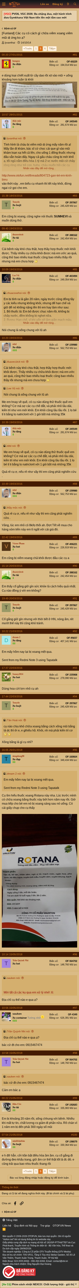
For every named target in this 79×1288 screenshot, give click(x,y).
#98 (75, 1052)
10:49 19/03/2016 (12, 483)
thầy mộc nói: (15, 507)
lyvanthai (10, 42)
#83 (75, 195)
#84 (75, 228)
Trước (28, 48)
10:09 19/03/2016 (12, 269)
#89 (75, 537)
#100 (74, 1134)
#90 (75, 565)
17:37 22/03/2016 (12, 667)
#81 (75, 54)
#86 (75, 337)
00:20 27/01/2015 (12, 54)
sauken (17, 1013)
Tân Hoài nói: (15, 720)
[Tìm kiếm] (74, 4)
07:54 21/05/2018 (12, 1134)
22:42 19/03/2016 (12, 537)
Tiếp (51, 48)
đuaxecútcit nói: (16, 361)
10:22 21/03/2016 (12, 631)
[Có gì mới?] (68, 4)
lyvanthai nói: (14, 138)
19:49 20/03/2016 (12, 598)
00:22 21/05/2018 (12, 1098)
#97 (75, 1007)
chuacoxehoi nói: (17, 292)
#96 (75, 954)
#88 (75, 483)
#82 (75, 114)
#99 (75, 1098)
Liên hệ (7, 1225)
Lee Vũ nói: (13, 388)
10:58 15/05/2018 (12, 1052)
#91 (75, 598)
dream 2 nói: (14, 773)
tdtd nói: (11, 445)
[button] (4, 4)
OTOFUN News (62, 1225)
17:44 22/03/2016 (12, 696)
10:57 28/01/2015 (12, 114)
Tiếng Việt (11, 1220)
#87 (75, 422)
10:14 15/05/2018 (12, 954)
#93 (75, 667)
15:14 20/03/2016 (12, 565)
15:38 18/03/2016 (12, 195)
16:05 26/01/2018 (12, 749)
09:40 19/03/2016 (12, 228)
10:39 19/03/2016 (12, 422)
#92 (75, 631)
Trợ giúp (45, 1225)
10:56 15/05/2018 (12, 1007)
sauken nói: (13, 977)
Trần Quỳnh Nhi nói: (18, 1031)
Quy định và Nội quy (25, 1225)
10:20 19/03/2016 (12, 337)
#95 (75, 749)
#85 (75, 269)
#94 (75, 696)
